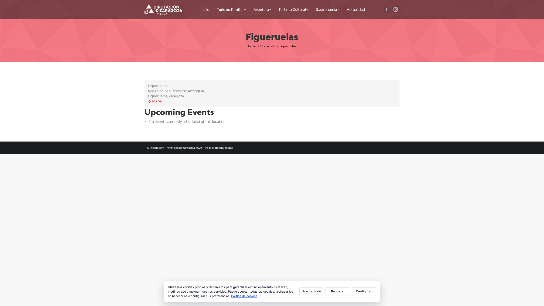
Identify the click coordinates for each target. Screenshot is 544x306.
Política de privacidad (219, 147)
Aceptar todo (311, 291)
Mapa (155, 101)
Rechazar (338, 291)
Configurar (364, 291)
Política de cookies (244, 296)
